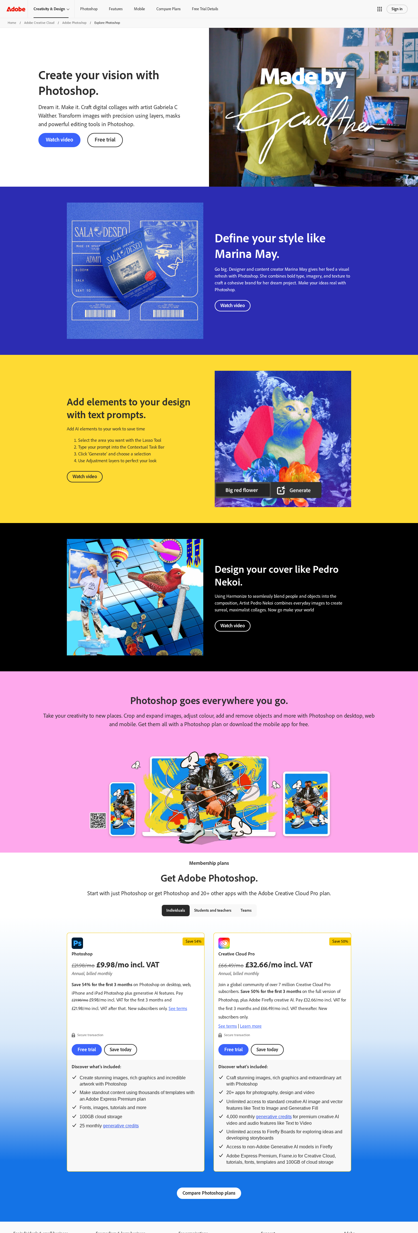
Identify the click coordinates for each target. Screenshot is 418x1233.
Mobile (139, 9)
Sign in (397, 9)
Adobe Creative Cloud (39, 23)
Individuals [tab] (175, 910)
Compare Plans (168, 9)
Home (12, 23)
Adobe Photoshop (74, 23)
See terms (178, 1008)
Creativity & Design (49, 9)
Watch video (59, 139)
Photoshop (89, 9)
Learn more (251, 1026)
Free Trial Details (205, 9)
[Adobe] (16, 9)
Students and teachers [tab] (212, 910)
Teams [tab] (246, 910)
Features (116, 9)
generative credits (121, 1125)
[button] (379, 9)
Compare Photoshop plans (209, 1193)
